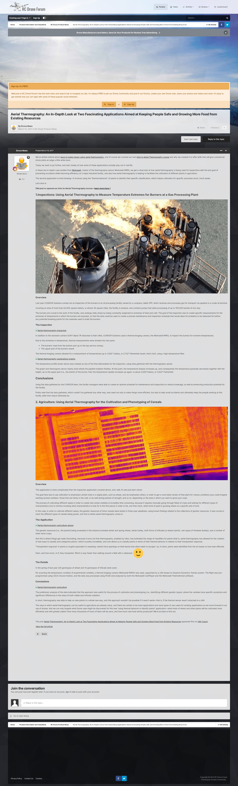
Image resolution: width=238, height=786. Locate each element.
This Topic (217, 18)
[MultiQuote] (38, 634)
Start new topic (191, 139)
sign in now (70, 692)
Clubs (175, 7)
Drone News (27, 126)
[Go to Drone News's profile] (14, 128)
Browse (204, 7)
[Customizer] (44, 18)
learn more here (101, 188)
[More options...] (221, 150)
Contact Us (29, 778)
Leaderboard (222, 7)
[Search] (227, 18)
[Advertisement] (119, 60)
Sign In (111, 104)
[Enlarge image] (138, 553)
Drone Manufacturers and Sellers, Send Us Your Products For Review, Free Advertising (117, 32)
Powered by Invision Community (213, 780)
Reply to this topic (216, 139)
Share (202, 128)
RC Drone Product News (46, 129)
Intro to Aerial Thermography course (153, 157)
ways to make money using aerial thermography (82, 157)
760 (23, 179)
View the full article (44, 626)
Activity (188, 7)
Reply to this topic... (34, 703)
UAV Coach (203, 621)
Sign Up (36, 18)
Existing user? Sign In (19, 18)
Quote (44, 634)
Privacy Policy (16, 778)
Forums (162, 7)
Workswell (76, 170)
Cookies (39, 778)
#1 (226, 151)
